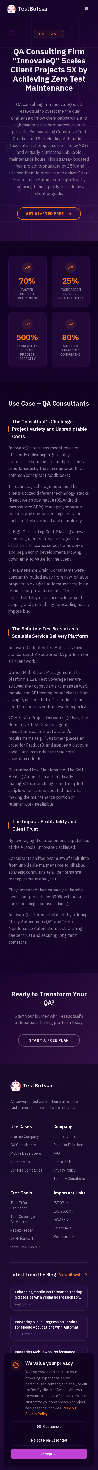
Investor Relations (68, 1145)
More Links (62, 1236)
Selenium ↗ (62, 1228)
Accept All (49, 1454)
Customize (52, 1426)
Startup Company (24, 1136)
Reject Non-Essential (49, 1440)
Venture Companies (26, 1170)
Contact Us (62, 1161)
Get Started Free (45, 213)
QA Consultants (23, 1145)
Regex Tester (21, 1230)
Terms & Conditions (69, 1178)
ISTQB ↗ (60, 1202)
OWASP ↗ (61, 1219)
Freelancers (20, 1161)
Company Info (64, 1136)
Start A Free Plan (49, 1040)
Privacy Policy (64, 1170)
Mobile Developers (25, 1153)
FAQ (56, 1153)
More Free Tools (23, 1247)
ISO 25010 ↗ (64, 1211)
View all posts (70, 1274)
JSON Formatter (23, 1238)
